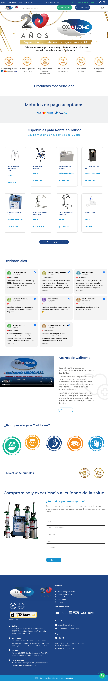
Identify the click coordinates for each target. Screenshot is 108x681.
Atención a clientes (66, 625)
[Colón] (10, 626)
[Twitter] (63, 638)
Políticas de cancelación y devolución (70, 643)
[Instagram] (104, 2)
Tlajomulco (16, 638)
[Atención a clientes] (56, 625)
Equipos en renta (82, 7)
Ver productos (17, 48)
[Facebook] (100, 2)
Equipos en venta (64, 7)
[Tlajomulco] (10, 638)
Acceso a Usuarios (53, 2)
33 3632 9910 (63, 629)
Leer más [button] (45, 291)
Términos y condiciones (64, 648)
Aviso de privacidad (62, 646)
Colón (14, 626)
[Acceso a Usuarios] (46, 2)
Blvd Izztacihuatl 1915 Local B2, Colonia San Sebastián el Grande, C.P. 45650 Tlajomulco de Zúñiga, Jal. (30, 643)
